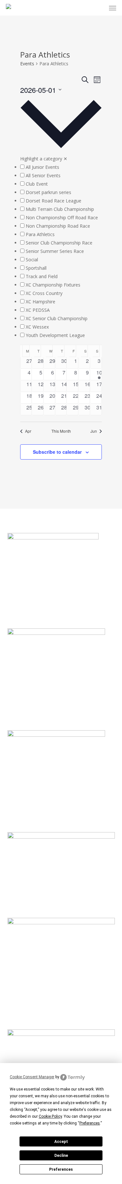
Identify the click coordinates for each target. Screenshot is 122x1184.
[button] (112, 8)
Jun (93, 431)
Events (27, 63)
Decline (61, 1155)
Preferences (61, 1169)
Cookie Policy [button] (50, 1116)
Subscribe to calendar (57, 452)
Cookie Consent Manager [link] (32, 1077)
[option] (61, 167)
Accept (61, 1141)
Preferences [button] (89, 1123)
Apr (28, 431)
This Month (61, 431)
